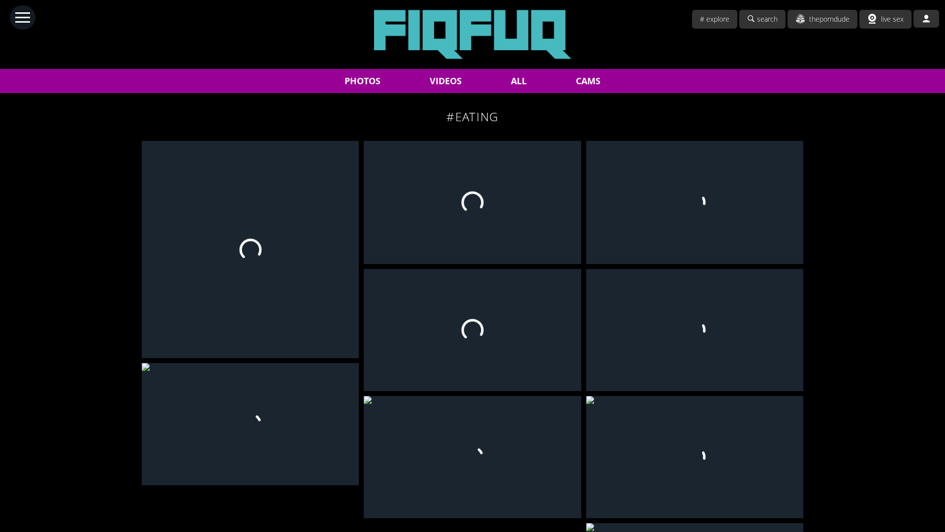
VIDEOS (446, 81)
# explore (714, 19)
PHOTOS (362, 81)
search (767, 19)
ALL (519, 81)
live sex (892, 19)
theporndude (829, 19)
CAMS (588, 81)
